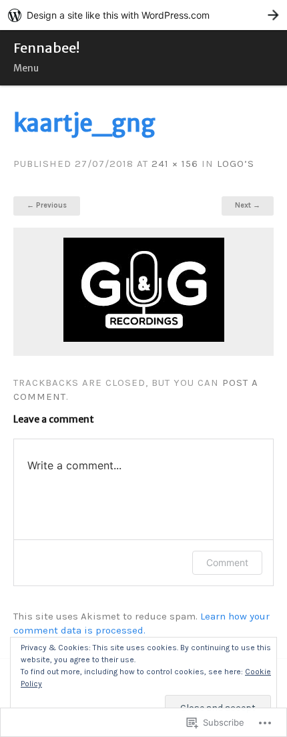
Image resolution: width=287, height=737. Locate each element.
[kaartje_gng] (143, 338)
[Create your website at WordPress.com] (143, 15)
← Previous (47, 205)
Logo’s (235, 164)
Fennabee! (46, 47)
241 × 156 (175, 164)
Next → (247, 205)
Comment (227, 562)
